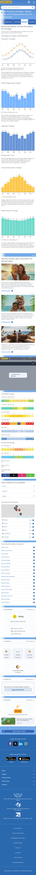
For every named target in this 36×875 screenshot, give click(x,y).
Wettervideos (6, 781)
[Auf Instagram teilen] (22, 475)
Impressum (18, 847)
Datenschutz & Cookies (18, 833)
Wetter (4, 771)
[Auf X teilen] (14, 475)
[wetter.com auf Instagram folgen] (26, 744)
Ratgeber (4, 784)
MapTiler (18, 517)
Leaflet (13, 517)
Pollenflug (17, 22)
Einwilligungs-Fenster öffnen (18, 838)
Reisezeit (24, 22)
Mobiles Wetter (6, 777)
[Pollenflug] (29, 2)
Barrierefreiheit (18, 857)
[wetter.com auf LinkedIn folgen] (20, 744)
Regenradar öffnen (18, 690)
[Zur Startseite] (7, 2)
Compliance (18, 852)
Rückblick (32, 22)
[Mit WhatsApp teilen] (30, 475)
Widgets (4, 774)
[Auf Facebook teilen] (5, 475)
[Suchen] (32, 7)
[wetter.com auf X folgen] (15, 744)
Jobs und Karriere (18, 828)
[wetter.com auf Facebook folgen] (10, 744)
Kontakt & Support (18, 843)
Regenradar (8, 22)
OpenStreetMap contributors (28, 517)
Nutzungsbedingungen (18, 862)
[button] (18, 771)
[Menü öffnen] (33, 2)
